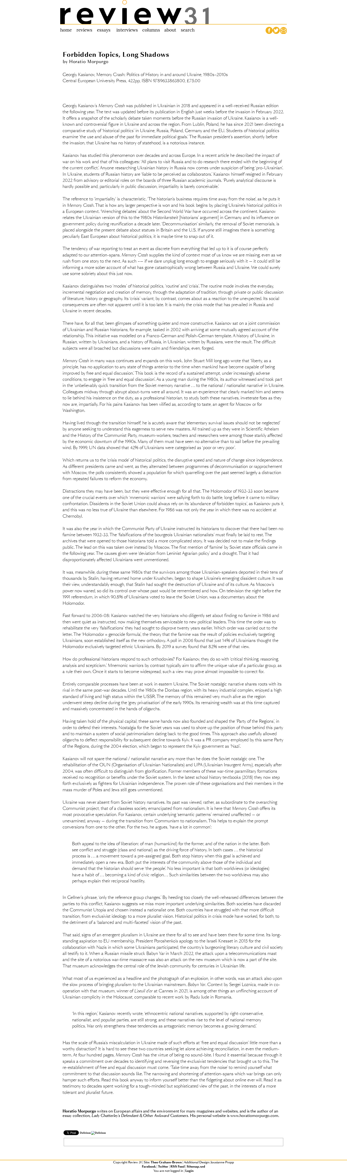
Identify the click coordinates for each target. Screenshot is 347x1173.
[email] (283, 30)
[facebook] (269, 30)
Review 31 (134, 12)
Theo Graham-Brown (166, 1162)
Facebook (149, 1167)
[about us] (170, 30)
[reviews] (84, 30)
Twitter (163, 1167)
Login (189, 1171)
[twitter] (276, 30)
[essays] (104, 30)
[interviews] (127, 30)
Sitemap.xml (196, 1167)
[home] (67, 30)
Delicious (85, 1133)
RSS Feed (177, 1167)
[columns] (151, 30)
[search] (187, 30)
